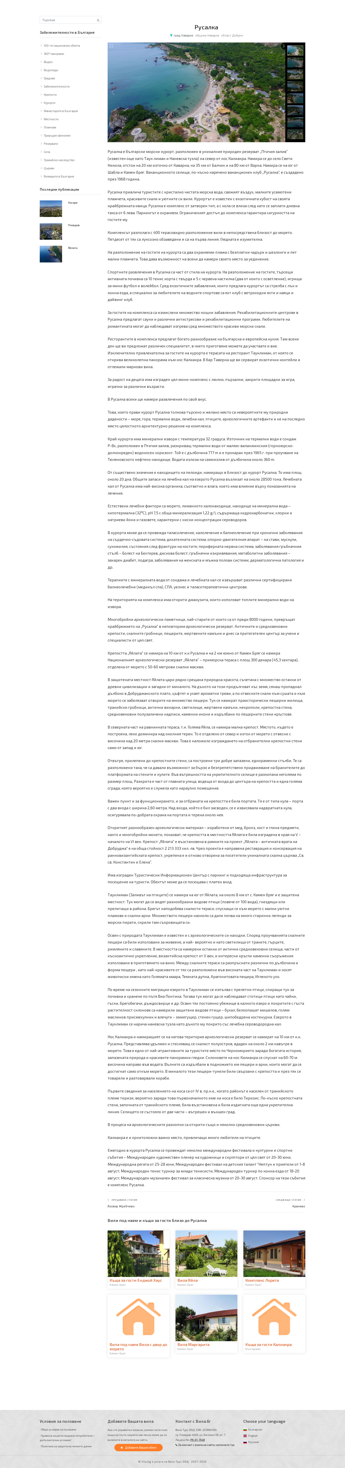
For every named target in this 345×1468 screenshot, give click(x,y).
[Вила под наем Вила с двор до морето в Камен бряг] (139, 1318)
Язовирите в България (59, 176)
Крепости (50, 94)
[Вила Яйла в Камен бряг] (206, 1253)
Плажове (50, 127)
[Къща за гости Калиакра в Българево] (274, 1318)
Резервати (51, 143)
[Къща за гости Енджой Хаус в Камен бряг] (139, 1253)
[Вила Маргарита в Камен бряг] (206, 1318)
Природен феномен (57, 135)
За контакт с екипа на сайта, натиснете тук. (206, 1444)
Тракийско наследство (59, 160)
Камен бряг (118, 1284)
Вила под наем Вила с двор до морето (138, 1346)
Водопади (51, 70)
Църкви (49, 168)
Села (47, 152)
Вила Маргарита (193, 1344)
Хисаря (72, 202)
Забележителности (57, 86)
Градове (49, 78)
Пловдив (74, 225)
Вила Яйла (187, 1280)
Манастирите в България (61, 111)
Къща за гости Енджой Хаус (136, 1280)
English (253, 1435)
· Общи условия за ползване (58, 1429)
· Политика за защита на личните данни (66, 1446)
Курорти (49, 103)
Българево (253, 1349)
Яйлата (72, 247)
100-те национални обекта (62, 45)
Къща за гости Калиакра (268, 1344)
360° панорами (54, 53)
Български (255, 1429)
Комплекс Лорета (262, 1280)
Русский (253, 1442)
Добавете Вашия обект (140, 1447)
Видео (48, 62)
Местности (51, 119)
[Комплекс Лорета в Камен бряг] (274, 1253)
